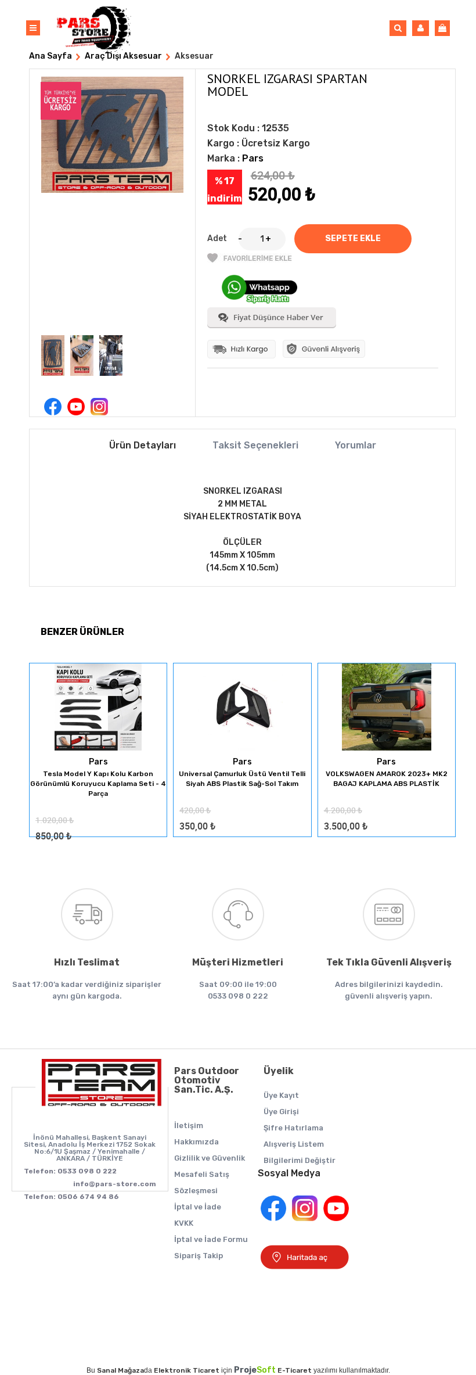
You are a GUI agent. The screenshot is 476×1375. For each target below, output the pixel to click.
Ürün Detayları (142, 445)
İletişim (188, 1125)
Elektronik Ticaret (186, 1370)
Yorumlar (355, 445)
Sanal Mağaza (120, 1370)
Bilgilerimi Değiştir (300, 1160)
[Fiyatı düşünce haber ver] (271, 326)
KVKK (183, 1223)
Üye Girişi (281, 1111)
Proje (255, 1370)
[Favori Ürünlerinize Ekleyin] (249, 260)
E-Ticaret (294, 1370)
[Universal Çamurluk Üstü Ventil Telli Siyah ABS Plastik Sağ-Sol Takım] (242, 707)
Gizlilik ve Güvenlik (209, 1158)
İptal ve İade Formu (211, 1239)
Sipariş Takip (198, 1255)
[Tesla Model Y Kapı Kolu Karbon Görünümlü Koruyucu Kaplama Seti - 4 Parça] (98, 707)
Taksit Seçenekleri (255, 445)
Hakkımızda (196, 1141)
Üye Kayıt (281, 1095)
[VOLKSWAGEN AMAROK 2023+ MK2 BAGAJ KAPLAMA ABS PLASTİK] (386, 707)
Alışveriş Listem (294, 1144)
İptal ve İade (197, 1206)
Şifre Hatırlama (293, 1127)
